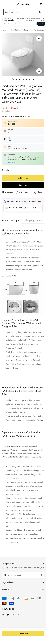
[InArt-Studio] (23, 4)
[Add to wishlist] (39, 38)
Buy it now (23, 185)
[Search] (40, 12)
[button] (38, 4)
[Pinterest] (3, 615)
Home (4, 30)
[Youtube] (18, 615)
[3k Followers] (13, 615)
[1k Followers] (8, 615)
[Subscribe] (41, 575)
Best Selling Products (19, 30)
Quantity (5, 170)
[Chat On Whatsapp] (22, 615)
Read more (11, 162)
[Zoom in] (39, 71)
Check (41, 24)
